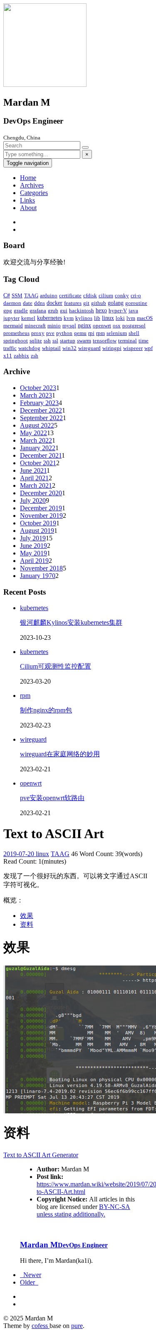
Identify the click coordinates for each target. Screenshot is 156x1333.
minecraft (35, 325)
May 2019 (33, 553)
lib (97, 318)
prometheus (16, 333)
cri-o (136, 295)
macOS (145, 318)
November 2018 (41, 568)
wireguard (89, 348)
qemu (80, 333)
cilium (106, 295)
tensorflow (104, 340)
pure (77, 1325)
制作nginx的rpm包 (46, 710)
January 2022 (37, 447)
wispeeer (133, 348)
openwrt (102, 325)
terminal (127, 340)
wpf (148, 348)
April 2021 (34, 478)
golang (116, 303)
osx (117, 325)
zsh (34, 355)
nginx (84, 325)
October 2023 (38, 387)
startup (67, 340)
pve (50, 333)
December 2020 (41, 493)
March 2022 (36, 440)
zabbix (21, 355)
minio (54, 325)
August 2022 (37, 425)
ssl (55, 340)
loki (120, 318)
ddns (39, 303)
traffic (10, 348)
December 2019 (41, 508)
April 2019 (34, 560)
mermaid (13, 325)
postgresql (134, 325)
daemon (12, 303)
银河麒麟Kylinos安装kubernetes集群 (71, 622)
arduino (48, 295)
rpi (91, 333)
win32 (69, 348)
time (144, 340)
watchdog (29, 348)
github (98, 303)
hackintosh (81, 310)
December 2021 (41, 455)
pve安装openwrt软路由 (52, 797)
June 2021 (33, 470)
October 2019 (38, 523)
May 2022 (33, 432)
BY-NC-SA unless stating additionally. (83, 1210)
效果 (26, 915)
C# (6, 295)
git (86, 303)
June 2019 (33, 545)
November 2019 (41, 515)
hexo (101, 310)
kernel (28, 318)
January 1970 (37, 575)
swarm (84, 340)
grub (53, 310)
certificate (70, 295)
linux (108, 318)
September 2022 (41, 417)
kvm (69, 318)
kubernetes (49, 318)
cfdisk (90, 295)
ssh (47, 340)
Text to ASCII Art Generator (40, 1154)
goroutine (136, 303)
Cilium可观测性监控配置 (55, 666)
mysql (69, 325)
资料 (26, 924)
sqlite (36, 340)
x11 (7, 355)
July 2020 (33, 500)
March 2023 (36, 395)
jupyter (11, 318)
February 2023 (39, 402)
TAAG (31, 295)
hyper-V (118, 310)
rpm (100, 333)
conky (122, 295)
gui (63, 310)
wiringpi (111, 348)
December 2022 (41, 410)
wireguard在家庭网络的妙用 (60, 754)
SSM (17, 295)
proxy (38, 333)
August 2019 (37, 530)
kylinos (83, 318)
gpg (7, 310)
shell (134, 333)
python (64, 333)
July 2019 (33, 538)
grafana (38, 310)
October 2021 (38, 462)
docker (54, 303)
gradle (21, 310)
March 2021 (36, 485)
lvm (130, 318)
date (27, 303)
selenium (116, 333)
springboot (15, 340)
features (73, 303)
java (133, 310)
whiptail (51, 348)
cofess (41, 1325)
